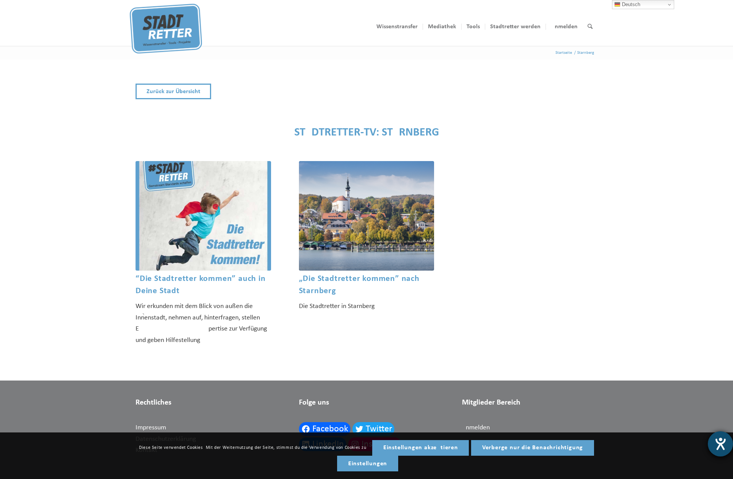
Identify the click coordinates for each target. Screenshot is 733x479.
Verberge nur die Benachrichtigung (532, 448)
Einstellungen (367, 464)
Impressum (151, 427)
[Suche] (590, 27)
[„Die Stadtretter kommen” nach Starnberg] (366, 216)
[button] (366, 91)
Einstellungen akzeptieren (420, 448)
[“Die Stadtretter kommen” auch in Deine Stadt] (203, 216)
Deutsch (630, 4)
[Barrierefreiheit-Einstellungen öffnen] (720, 443)
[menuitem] (397, 27)
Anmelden (476, 427)
